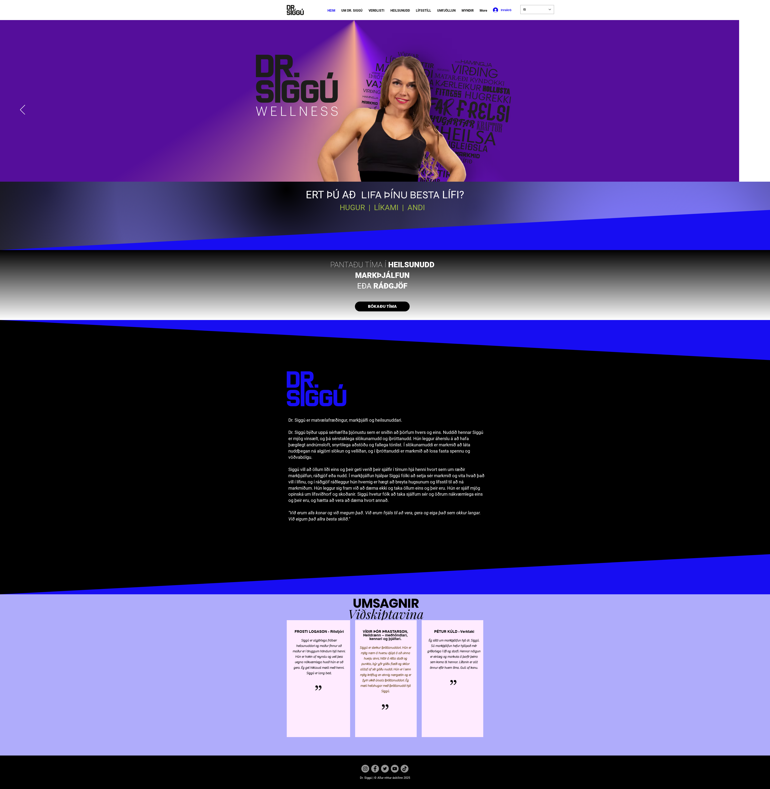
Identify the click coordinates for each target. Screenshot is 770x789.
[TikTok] (404, 769)
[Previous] (22, 110)
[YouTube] (395, 769)
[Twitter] (385, 769)
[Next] (747, 110)
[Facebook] (375, 769)
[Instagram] (365, 769)
